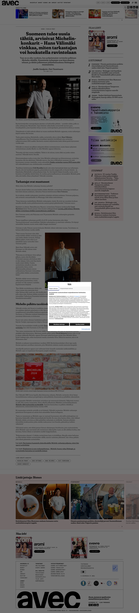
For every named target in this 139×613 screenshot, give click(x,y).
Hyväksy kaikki (80, 324)
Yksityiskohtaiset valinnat (66, 288)
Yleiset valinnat (53, 288)
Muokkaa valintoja (59, 324)
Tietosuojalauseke (85, 329)
